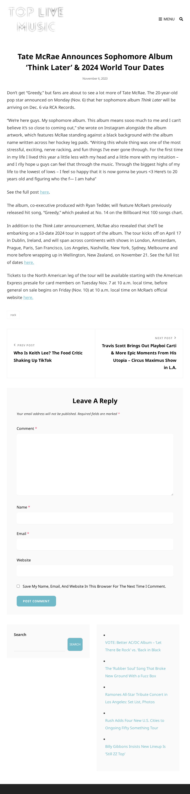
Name (23, 507)
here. (29, 262)
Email (23, 533)
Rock (13, 315)
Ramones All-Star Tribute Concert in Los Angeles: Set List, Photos (136, 698)
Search (20, 634)
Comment (27, 428)
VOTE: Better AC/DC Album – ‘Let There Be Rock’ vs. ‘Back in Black (133, 646)
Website (24, 560)
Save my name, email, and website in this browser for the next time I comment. (94, 586)
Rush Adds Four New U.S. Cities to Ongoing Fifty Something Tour (134, 724)
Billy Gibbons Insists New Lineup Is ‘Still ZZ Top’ (135, 750)
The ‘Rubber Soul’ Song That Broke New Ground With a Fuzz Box (135, 672)
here (44, 192)
